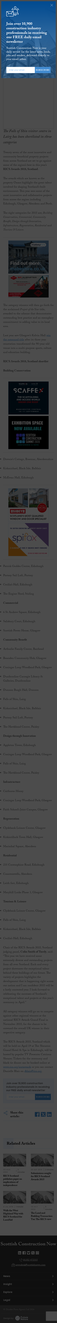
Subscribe (43, 70)
